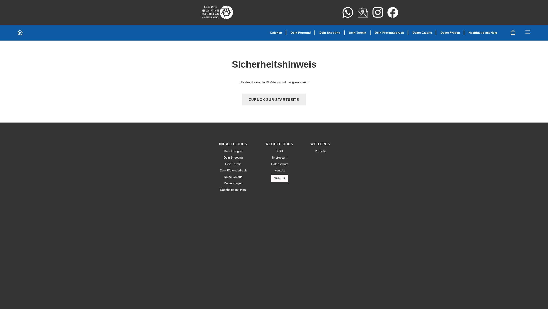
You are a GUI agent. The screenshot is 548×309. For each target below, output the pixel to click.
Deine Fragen (450, 32)
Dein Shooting (329, 32)
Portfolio (320, 151)
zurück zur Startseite (274, 99)
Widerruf (279, 178)
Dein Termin (357, 32)
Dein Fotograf (301, 32)
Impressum (279, 157)
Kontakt (279, 170)
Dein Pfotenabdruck (389, 32)
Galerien (276, 32)
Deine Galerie (422, 32)
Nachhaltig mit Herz (483, 32)
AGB (280, 151)
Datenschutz (279, 164)
